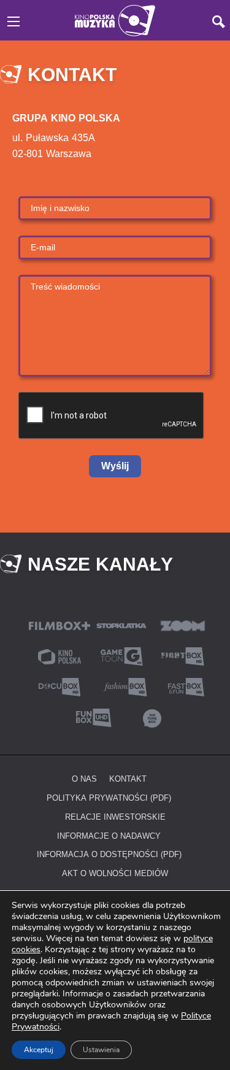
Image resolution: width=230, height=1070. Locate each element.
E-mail (43, 247)
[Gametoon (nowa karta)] (121, 655)
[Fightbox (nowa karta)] (182, 655)
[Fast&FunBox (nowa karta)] (182, 686)
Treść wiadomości (65, 286)
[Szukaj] (218, 21)
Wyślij (115, 466)
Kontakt (128, 778)
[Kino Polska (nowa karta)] (59, 655)
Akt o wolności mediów (115, 873)
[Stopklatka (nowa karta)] (121, 625)
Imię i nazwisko (60, 207)
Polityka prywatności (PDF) (109, 797)
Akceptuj (38, 1050)
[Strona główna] (115, 19)
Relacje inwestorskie (115, 817)
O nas (84, 778)
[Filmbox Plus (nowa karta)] (59, 625)
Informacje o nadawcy (109, 836)
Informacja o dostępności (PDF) (109, 854)
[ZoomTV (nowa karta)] (182, 625)
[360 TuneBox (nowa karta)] (152, 717)
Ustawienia (101, 1050)
